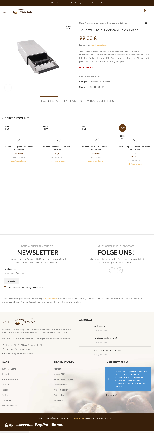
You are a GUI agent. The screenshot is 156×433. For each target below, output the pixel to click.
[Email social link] (95, 87)
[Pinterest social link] (99, 87)
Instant (5, 374)
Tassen (5, 389)
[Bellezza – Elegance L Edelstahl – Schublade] (19, 133)
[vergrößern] (8, 87)
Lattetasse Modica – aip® (105, 338)
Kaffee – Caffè (9, 368)
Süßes (5, 395)
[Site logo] (17, 11)
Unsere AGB (59, 374)
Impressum (58, 400)
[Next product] (149, 23)
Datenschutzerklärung (21, 287)
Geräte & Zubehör (95, 22)
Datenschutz (59, 395)
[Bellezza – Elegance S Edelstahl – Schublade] (57, 133)
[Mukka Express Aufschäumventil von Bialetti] (134, 133)
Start (81, 22)
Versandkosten (50, 298)
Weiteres (6, 400)
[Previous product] (142, 23)
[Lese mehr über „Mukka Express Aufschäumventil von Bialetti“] (134, 139)
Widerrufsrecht (60, 389)
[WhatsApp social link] (103, 87)
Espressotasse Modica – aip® (107, 350)
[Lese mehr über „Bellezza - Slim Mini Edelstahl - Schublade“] (96, 139)
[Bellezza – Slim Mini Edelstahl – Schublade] (96, 133)
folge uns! (112, 395)
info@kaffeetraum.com (22, 353)
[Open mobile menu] (150, 12)
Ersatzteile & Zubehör (117, 22)
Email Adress (10, 269)
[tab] (49, 100)
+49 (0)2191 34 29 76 (19, 349)
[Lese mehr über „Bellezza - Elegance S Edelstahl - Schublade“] (57, 139)
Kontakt (57, 368)
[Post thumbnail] (85, 328)
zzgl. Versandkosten (100, 45)
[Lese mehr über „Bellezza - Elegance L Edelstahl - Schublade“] (19, 139)
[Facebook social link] (87, 87)
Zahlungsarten (60, 384)
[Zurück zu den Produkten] (146, 23)
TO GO (5, 384)
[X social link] (91, 87)
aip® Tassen (99, 326)
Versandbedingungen (63, 379)
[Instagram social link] (120, 270)
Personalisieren (9, 405)
